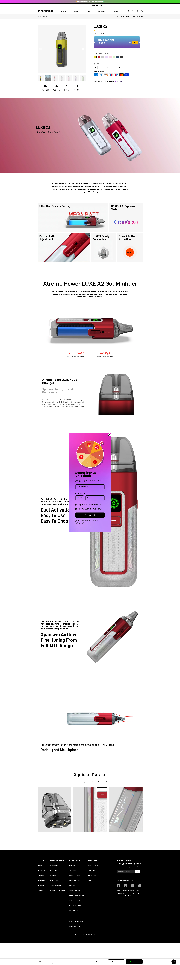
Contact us (72, 865)
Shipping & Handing (74, 880)
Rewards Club (54, 865)
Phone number (80, 493)
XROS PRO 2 (41, 870)
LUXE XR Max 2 (42, 875)
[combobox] (79, 497)
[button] (126, 11)
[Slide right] (83, 49)
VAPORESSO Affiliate (56, 875)
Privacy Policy (92, 875)
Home (39, 16)
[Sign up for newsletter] (137, 871)
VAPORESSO (89, 934)
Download (72, 885)
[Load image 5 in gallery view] (69, 78)
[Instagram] (125, 885)
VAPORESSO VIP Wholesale (58, 890)
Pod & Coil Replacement (76, 916)
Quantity (97, 64)
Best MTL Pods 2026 (75, 906)
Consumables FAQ (74, 926)
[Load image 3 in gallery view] (55, 78)
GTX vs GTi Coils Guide (75, 911)
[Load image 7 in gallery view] (83, 78)
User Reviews (92, 870)
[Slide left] (40, 49)
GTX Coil (40, 890)
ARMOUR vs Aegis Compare (77, 921)
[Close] (109, 435)
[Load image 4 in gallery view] (62, 78)
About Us (90, 880)
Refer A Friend (54, 880)
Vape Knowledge (93, 865)
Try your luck (90, 515)
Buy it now (134, 962)
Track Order (72, 870)
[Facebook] (118, 885)
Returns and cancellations (76, 895)
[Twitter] (132, 885)
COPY (135, 42)
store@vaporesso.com (48, 6)
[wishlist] (135, 11)
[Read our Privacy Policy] (103, 509)
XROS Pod (41, 885)
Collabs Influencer (55, 885)
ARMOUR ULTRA (42, 880)
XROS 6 (40, 865)
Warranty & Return (74, 875)
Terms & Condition (74, 890)
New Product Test (55, 870)
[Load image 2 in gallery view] (48, 78)
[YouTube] (139, 885)
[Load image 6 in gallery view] (76, 78)
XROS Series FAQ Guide (76, 900)
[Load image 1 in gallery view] (41, 78)
